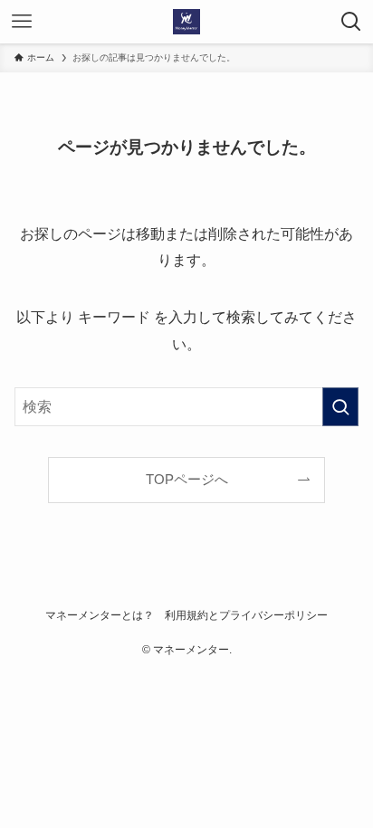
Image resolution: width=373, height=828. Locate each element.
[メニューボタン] (21, 21)
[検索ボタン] (351, 21)
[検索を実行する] (340, 406)
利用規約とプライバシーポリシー (246, 615)
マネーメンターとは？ (99, 615)
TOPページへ (187, 479)
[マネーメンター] (186, 21)
